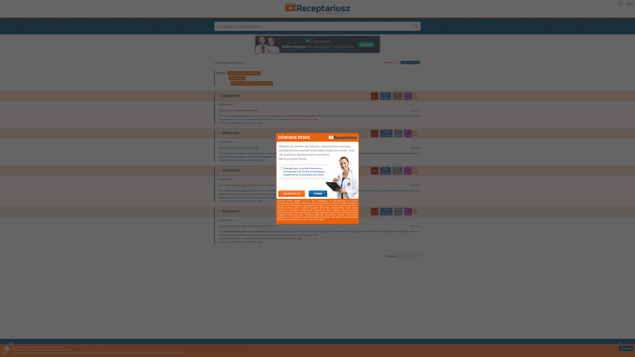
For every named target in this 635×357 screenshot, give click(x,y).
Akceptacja (291, 193)
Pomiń (318, 193)
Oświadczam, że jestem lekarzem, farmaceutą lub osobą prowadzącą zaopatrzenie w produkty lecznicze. (303, 171)
